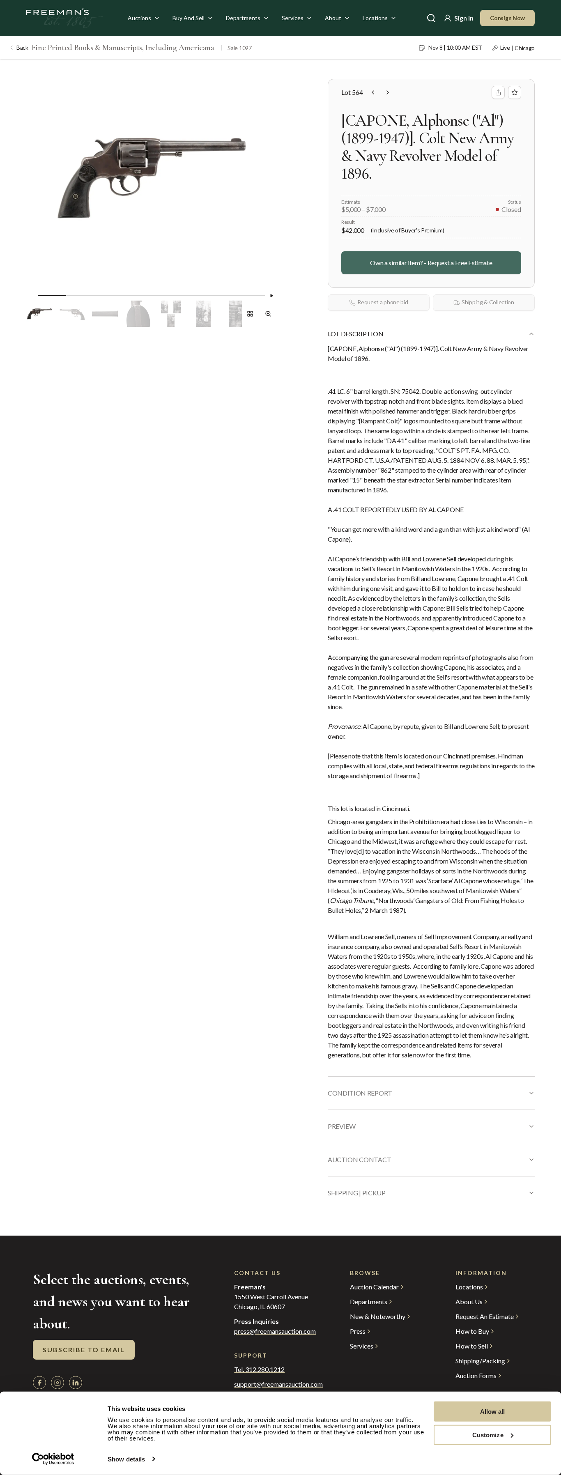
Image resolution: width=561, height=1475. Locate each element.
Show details (126, 1459)
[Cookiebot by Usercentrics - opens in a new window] (53, 1459)
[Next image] (271, 296)
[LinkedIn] (75, 1382)
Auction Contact (359, 1159)
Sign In (464, 18)
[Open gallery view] (250, 314)
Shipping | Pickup (357, 1193)
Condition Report (360, 1093)
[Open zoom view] (268, 314)
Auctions (139, 17)
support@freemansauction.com (275, 1384)
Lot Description (355, 334)
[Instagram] (57, 1382)
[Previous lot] (372, 92)
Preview (342, 1126)
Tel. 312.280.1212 (259, 1369)
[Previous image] (31, 296)
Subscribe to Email (84, 1349)
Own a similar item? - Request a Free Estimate (431, 263)
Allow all (492, 1411)
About (333, 17)
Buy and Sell (188, 17)
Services (292, 17)
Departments (243, 17)
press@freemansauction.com (275, 1331)
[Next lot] (387, 92)
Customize (488, 1434)
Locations (375, 17)
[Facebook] (39, 1382)
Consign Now (507, 17)
